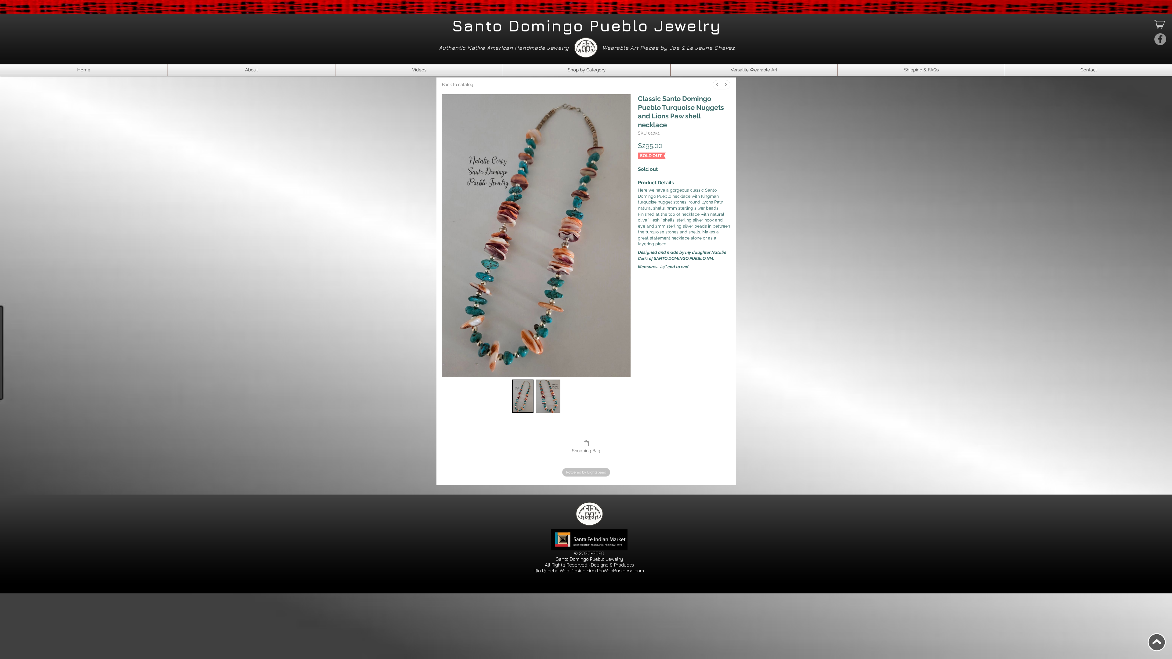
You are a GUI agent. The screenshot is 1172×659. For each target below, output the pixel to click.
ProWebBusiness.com (620, 570)
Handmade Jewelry (542, 48)
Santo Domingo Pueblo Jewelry (586, 25)
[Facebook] (1160, 39)
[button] (586, 70)
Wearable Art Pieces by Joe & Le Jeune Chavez (670, 48)
